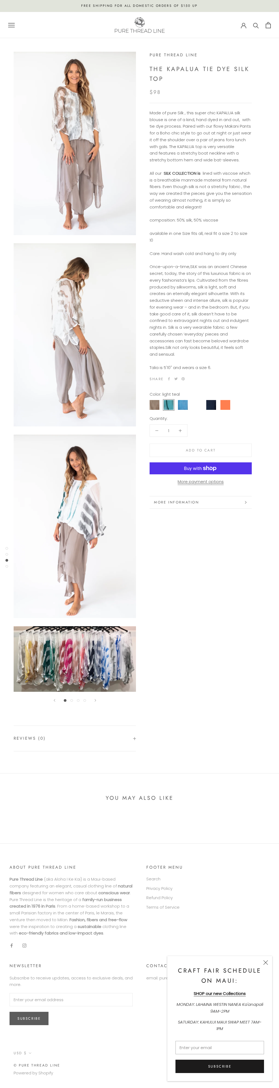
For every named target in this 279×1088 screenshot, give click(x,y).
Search (153, 879)
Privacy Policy (159, 888)
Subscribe (219, 1066)
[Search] (256, 25)
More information (176, 502)
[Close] (265, 962)
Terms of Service (163, 907)
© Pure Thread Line (37, 1065)
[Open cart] (268, 25)
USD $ (20, 1053)
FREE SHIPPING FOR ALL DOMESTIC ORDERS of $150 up (139, 5)
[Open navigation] (11, 25)
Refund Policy (159, 897)
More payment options (201, 481)
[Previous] (54, 700)
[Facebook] (169, 378)
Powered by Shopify (33, 1073)
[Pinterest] (183, 378)
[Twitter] (176, 378)
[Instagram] (24, 945)
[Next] (95, 700)
